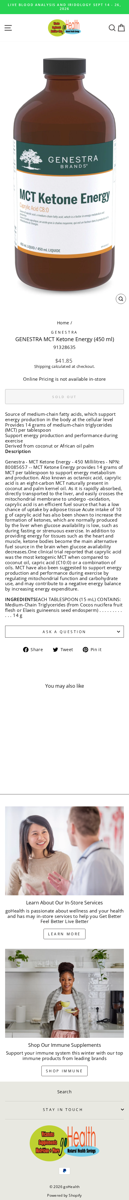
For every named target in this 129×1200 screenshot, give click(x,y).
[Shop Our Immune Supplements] (64, 993)
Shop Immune (64, 1070)
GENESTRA (64, 332)
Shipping (42, 366)
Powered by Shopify (64, 1195)
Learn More (64, 933)
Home (63, 323)
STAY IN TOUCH (63, 1109)
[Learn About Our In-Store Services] (64, 850)
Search (64, 1091)
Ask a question (64, 631)
